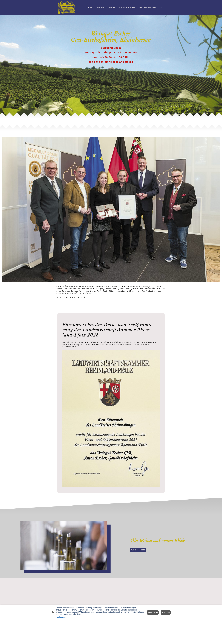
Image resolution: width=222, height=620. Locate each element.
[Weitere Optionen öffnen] (161, 8)
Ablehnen (166, 612)
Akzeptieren (153, 612)
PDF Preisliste (138, 550)
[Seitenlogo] (66, 7)
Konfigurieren (61, 617)
